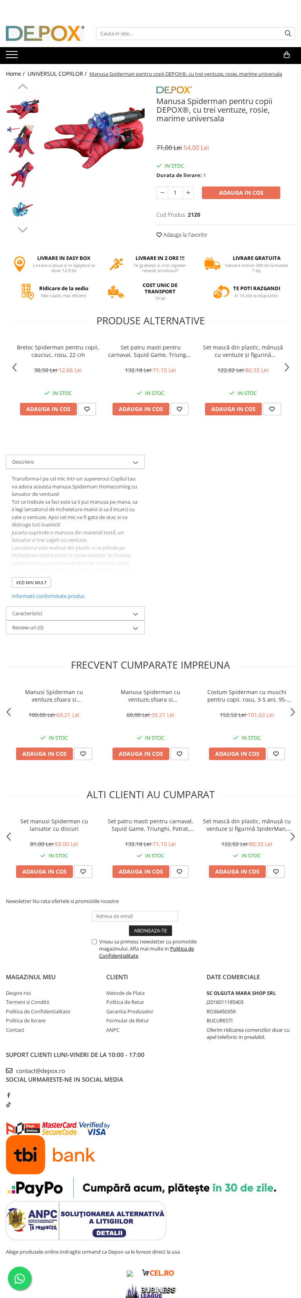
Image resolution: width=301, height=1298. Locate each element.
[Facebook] (8, 1095)
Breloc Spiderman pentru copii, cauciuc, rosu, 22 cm (58, 351)
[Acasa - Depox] (45, 33)
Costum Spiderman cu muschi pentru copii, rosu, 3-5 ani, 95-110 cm (247, 695)
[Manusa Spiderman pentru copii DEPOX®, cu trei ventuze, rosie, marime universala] (94, 134)
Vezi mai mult (31, 582)
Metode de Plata (125, 992)
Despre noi (18, 992)
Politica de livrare (25, 1020)
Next (22, 229)
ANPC (113, 1029)
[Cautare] (288, 33)
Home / (16, 73)
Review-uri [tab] (28, 627)
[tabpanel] (94, 134)
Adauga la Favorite (184, 234)
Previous (22, 87)
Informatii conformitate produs (48, 596)
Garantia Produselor (129, 1011)
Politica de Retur (125, 1001)
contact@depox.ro (40, 1071)
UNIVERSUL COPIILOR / (57, 73)
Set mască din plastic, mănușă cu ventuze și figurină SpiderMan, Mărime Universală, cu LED (243, 351)
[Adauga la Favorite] (87, 409)
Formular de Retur (127, 1020)
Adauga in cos (241, 192)
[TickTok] (8, 1104)
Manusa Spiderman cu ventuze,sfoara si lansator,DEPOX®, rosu (150, 695)
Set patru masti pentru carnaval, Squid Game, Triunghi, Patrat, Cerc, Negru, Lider (150, 351)
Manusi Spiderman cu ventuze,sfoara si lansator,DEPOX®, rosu (54, 695)
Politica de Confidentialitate (38, 1011)
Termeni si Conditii (27, 1001)
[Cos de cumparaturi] (286, 55)
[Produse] (13, 57)
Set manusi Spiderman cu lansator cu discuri (54, 824)
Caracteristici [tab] (27, 613)
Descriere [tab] (23, 461)
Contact (15, 1029)
